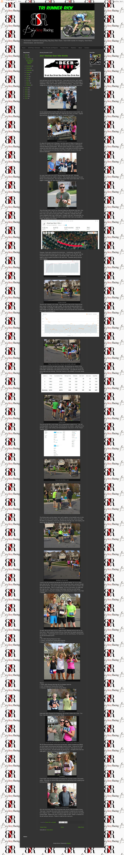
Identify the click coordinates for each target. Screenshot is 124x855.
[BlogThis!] (61, 822)
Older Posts (81, 827)
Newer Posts (43, 827)
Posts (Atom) (49, 829)
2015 (26, 90)
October (28, 68)
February (28, 85)
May (27, 78)
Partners (73, 47)
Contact (87, 47)
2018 (26, 55)
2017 (26, 57)
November (29, 66)
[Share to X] (63, 822)
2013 (26, 94)
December (29, 59)
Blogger (69, 843)
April (27, 80)
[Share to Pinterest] (66, 822)
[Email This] (60, 822)
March (28, 83)
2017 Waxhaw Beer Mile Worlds (54, 56)
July (27, 74)
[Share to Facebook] (65, 822)
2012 (26, 96)
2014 (26, 92)
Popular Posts (64, 47)
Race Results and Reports (50, 47)
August (28, 72)
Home (23, 47)
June (27, 76)
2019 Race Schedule (34, 47)
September (29, 70)
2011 (26, 98)
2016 (26, 87)
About (80, 47)
